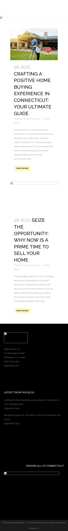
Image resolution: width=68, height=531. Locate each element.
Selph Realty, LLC (21, 522)
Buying (36, 265)
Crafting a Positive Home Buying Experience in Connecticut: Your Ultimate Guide (32, 93)
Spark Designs (49, 522)
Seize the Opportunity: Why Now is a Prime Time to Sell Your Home (31, 240)
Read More (22, 168)
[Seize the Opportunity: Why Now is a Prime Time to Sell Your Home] (34, 197)
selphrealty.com (11, 365)
